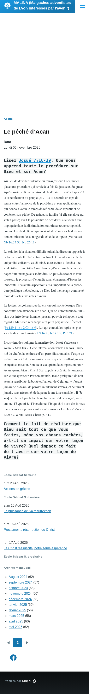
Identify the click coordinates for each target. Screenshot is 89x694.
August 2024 (18, 577)
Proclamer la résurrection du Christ (29, 529)
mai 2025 (15, 627)
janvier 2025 (18, 604)
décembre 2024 (20, 599)
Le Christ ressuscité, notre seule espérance (35, 548)
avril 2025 (16, 621)
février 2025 (17, 610)
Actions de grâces (17, 489)
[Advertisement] (44, 59)
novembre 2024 (20, 593)
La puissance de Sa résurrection (27, 511)
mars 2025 (16, 616)
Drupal (26, 680)
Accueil (9, 118)
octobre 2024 (18, 588)
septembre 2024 (20, 582)
